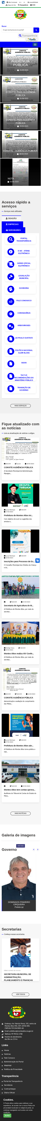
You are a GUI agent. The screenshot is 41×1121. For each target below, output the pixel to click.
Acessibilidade (33, 2)
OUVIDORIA (24, 288)
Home (6, 1050)
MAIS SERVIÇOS (21, 406)
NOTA (11, 178)
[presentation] (33, 849)
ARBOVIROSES (24, 325)
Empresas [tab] (14, 224)
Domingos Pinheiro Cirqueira (19, 903)
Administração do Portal (13, 1062)
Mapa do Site (11, 5)
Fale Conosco (9, 1058)
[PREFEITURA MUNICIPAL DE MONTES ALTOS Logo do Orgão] (20, 15)
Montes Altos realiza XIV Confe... (19, 653)
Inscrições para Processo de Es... (19, 561)
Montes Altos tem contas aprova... (19, 790)
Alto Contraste (12, 2)
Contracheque (9, 1089)
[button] (3, 2)
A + (20, 2)
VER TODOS (20, 994)
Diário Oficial (9, 1093)
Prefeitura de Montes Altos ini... (18, 515)
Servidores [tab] (15, 230)
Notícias (7, 1054)
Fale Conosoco (24, 301)
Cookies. (8, 1100)
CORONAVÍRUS (24, 313)
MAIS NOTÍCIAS (20, 813)
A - (24, 2)
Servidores (8, 1085)
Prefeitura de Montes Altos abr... (18, 746)
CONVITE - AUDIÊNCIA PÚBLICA (20, 151)
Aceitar (7, 1115)
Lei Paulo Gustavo (24, 338)
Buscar (4, 26)
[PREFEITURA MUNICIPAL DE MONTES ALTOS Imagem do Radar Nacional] (32, 39)
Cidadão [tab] (13, 218)
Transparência (29, 35)
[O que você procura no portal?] (36, 30)
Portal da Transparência (13, 1081)
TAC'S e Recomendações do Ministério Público (24, 377)
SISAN (24, 363)
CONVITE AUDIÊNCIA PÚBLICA (18, 467)
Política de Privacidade (13, 1069)
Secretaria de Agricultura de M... (18, 605)
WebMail (7, 1065)
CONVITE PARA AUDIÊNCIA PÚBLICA (20, 61)
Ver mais (20, 846)
